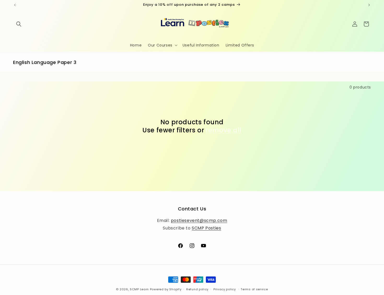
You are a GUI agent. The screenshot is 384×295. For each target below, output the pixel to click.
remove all (224, 130)
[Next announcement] (369, 5)
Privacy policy (224, 289)
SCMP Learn (139, 289)
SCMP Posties (206, 228)
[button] (19, 24)
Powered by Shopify (166, 289)
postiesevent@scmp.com (199, 220)
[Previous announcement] (15, 5)
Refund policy (197, 289)
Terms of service (254, 289)
